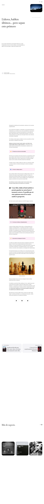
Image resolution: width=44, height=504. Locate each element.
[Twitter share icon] (16, 300)
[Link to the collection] (40, 424)
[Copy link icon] (27, 300)
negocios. (3, 4)
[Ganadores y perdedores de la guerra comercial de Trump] (8, 448)
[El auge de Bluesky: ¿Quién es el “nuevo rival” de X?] (35, 448)
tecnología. (32, 453)
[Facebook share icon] (22, 300)
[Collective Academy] (3, 73)
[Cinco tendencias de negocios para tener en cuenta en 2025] (22, 448)
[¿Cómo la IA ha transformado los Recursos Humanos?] (32, 348)
